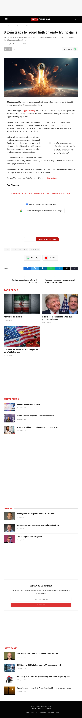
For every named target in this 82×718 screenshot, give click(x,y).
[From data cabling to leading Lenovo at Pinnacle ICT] (9, 430)
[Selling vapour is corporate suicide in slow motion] (9, 516)
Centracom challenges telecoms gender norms (35, 416)
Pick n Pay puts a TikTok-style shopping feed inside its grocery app (43, 676)
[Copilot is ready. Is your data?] (9, 407)
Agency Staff (9, 44)
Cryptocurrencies (20, 25)
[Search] (76, 19)
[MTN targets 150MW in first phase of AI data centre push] (9, 668)
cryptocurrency (29, 110)
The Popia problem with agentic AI (30, 537)
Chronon (48, 708)
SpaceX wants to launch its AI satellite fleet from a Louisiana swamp (44, 688)
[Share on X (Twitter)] (6, 49)
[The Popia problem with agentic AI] (9, 539)
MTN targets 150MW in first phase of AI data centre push (39, 665)
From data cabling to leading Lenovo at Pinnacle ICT (37, 427)
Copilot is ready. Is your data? (28, 404)
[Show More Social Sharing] (15, 49)
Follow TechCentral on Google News (42, 204)
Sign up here (52, 178)
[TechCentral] (41, 19)
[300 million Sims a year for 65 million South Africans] (9, 656)
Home (5, 25)
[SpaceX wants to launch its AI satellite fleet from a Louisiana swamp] (9, 691)
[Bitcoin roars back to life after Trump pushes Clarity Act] (60, 304)
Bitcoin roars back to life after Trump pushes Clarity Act (58, 318)
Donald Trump (16, 250)
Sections (11, 25)
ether (25, 250)
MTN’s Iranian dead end (13, 317)
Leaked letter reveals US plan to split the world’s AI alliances (21, 350)
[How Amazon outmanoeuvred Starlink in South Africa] (9, 528)
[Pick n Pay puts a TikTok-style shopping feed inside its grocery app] (9, 679)
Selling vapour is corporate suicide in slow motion (36, 514)
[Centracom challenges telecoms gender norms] (9, 418)
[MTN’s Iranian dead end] (22, 304)
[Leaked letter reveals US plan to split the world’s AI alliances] (22, 336)
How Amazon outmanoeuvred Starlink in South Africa (38, 525)
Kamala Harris (34, 250)
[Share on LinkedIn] (10, 49)
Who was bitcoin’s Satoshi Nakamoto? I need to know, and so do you (41, 193)
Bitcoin (7, 250)
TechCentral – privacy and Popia (49, 713)
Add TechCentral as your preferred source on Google (42, 211)
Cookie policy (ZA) (31, 713)
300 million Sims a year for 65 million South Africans (37, 653)
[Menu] (6, 19)
